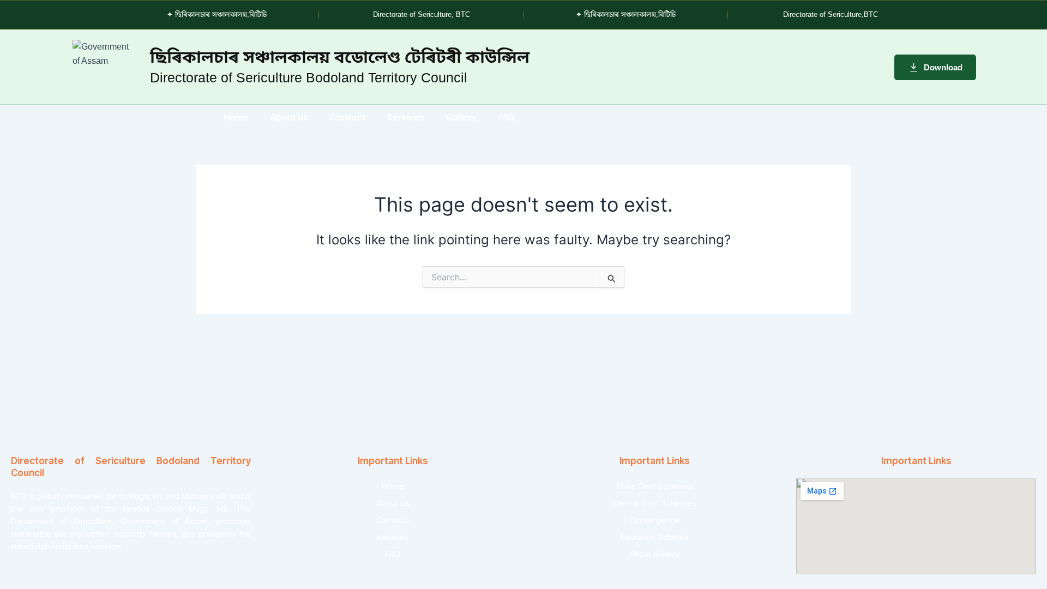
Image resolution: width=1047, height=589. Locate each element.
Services (405, 117)
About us (289, 117)
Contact (347, 117)
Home (236, 117)
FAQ (506, 117)
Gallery (461, 117)
